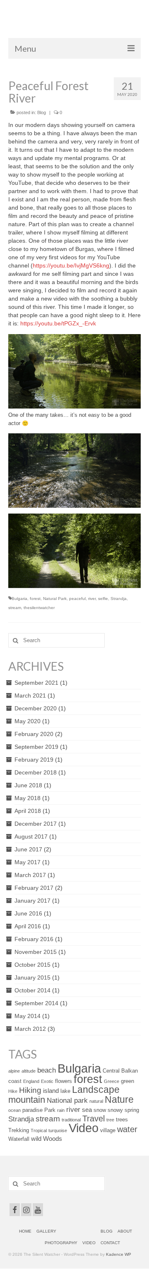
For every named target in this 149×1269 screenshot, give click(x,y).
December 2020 (35, 708)
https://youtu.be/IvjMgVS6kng (71, 265)
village (107, 1130)
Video (84, 1128)
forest (35, 598)
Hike (12, 1091)
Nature (119, 1099)
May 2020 (27, 721)
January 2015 (32, 977)
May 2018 (27, 798)
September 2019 (36, 746)
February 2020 (33, 734)
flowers (63, 1081)
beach (46, 1070)
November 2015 (35, 952)
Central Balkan (120, 1071)
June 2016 (28, 913)
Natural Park (55, 598)
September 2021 (36, 682)
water (127, 1129)
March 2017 (30, 875)
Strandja (119, 598)
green (127, 1081)
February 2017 (33, 887)
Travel (93, 1118)
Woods (52, 1138)
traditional (71, 1119)
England (31, 1081)
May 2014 (27, 1016)
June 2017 (28, 849)
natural (96, 1101)
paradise (32, 1110)
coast (15, 1081)
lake (65, 1091)
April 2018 (27, 811)
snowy (115, 1110)
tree (110, 1119)
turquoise (57, 1130)
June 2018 (28, 785)
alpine (14, 1070)
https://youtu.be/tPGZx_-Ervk (58, 323)
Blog (41, 112)
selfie (103, 598)
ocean (14, 1110)
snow (100, 1110)
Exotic (47, 1081)
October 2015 (32, 964)
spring (132, 1110)
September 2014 (36, 1003)
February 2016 (33, 939)
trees (122, 1119)
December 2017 (35, 823)
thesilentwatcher (39, 607)
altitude (29, 1070)
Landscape (96, 1089)
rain (61, 1110)
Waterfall (18, 1139)
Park (49, 1110)
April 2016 (27, 926)
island (51, 1090)
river (92, 598)
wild (36, 1138)
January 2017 (32, 900)
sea (87, 1109)
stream (14, 607)
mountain (26, 1100)
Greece (111, 1081)
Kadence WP (118, 1254)
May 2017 (27, 862)
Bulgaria (19, 598)
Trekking (18, 1130)
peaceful (77, 598)
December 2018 (35, 772)
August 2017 (31, 836)
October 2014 (32, 990)
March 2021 (30, 695)
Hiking (30, 1090)
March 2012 (30, 1028)
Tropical (39, 1130)
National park (67, 1100)
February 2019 (33, 759)
